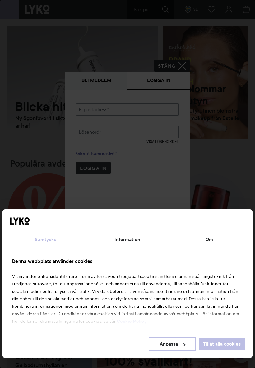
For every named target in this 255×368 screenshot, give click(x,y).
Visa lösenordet (162, 141)
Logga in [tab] (158, 80)
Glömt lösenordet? (96, 153)
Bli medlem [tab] (96, 80)
